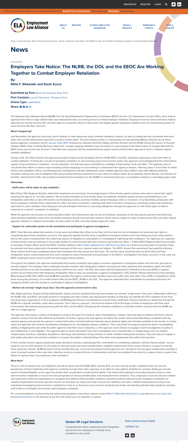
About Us (63, 26)
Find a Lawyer (170, 26)
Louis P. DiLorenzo (39, 97)
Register (145, 4)
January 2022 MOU (58, 142)
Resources (130, 4)
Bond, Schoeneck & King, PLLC (44, 41)
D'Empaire (113, 11)
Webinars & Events (149, 26)
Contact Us (131, 426)
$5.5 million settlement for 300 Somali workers (102, 245)
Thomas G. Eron (59, 97)
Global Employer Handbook (100, 26)
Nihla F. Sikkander (116, 393)
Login (158, 4)
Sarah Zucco (132, 393)
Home (13, 41)
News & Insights (127, 26)
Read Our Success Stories (140, 421)
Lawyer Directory (24, 41)
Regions (76, 25)
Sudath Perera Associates (76, 11)
